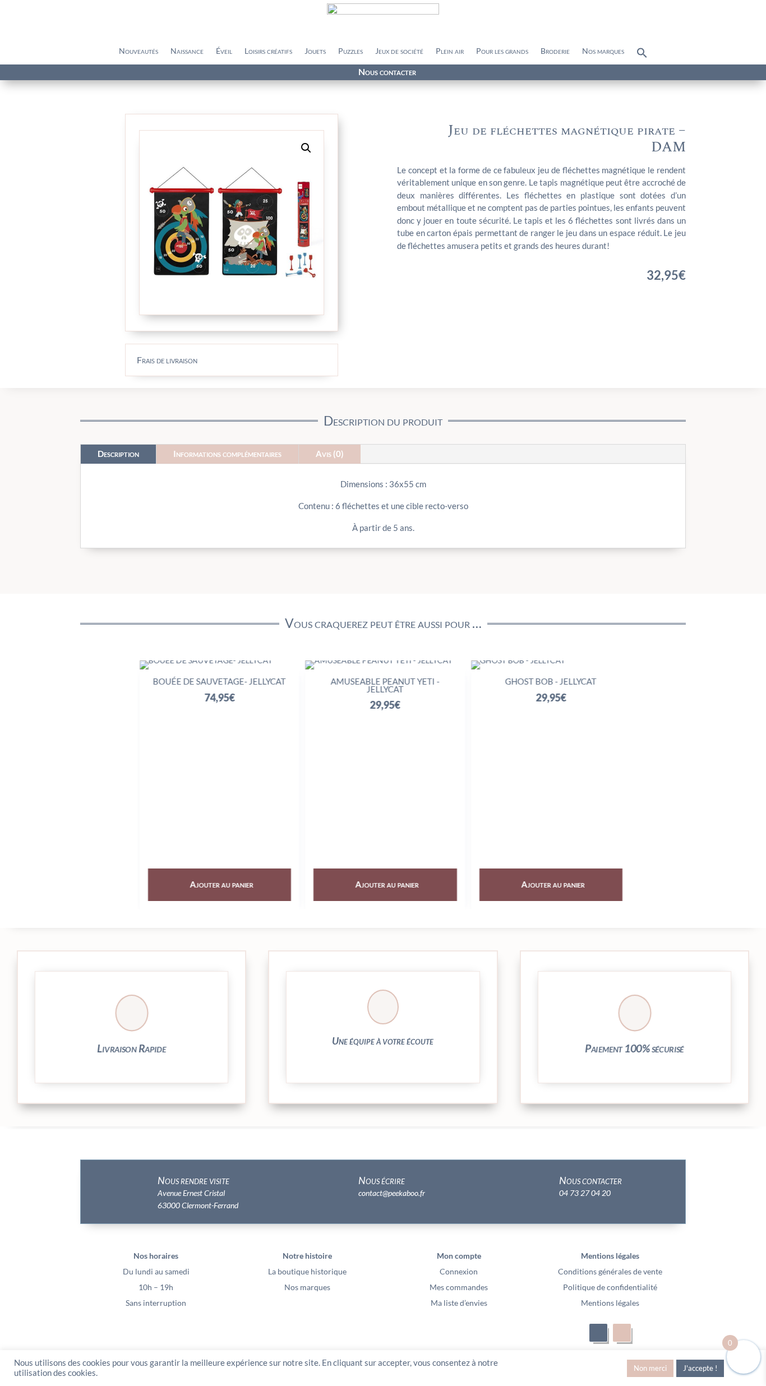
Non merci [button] (650, 1368)
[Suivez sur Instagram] (138, 73)
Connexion (459, 1271)
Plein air (450, 51)
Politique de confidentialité (610, 1287)
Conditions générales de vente (610, 1271)
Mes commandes (459, 1287)
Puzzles (350, 51)
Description (118, 454)
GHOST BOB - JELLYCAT (548, 681)
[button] (642, 55)
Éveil (224, 51)
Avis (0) (330, 454)
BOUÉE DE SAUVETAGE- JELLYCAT (217, 681)
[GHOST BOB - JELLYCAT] (516, 660)
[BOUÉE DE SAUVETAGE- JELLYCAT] (203, 660)
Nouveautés (138, 51)
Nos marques (603, 51)
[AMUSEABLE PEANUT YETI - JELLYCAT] (376, 660)
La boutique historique (307, 1271)
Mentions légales (610, 1303)
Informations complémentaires (227, 454)
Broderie (555, 51)
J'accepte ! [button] (700, 1368)
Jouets (315, 51)
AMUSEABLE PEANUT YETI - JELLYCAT (383, 685)
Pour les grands (502, 51)
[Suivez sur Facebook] (118, 73)
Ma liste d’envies (459, 1303)
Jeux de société (399, 51)
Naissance (187, 51)
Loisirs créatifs (268, 51)
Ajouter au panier (219, 884)
